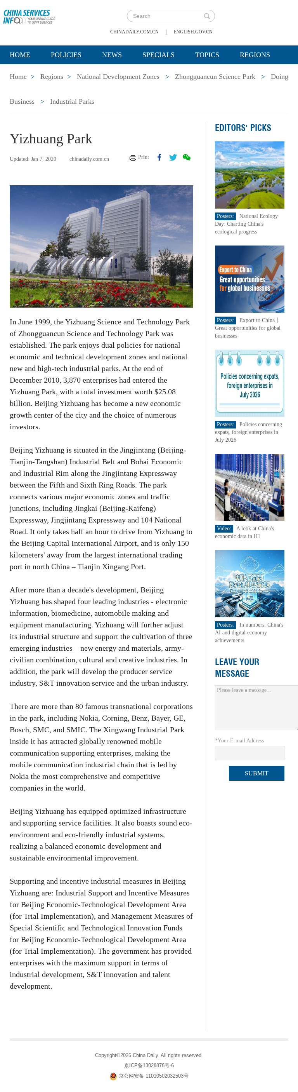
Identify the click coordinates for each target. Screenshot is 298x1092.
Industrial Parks (72, 101)
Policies (66, 55)
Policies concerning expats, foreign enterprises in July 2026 (248, 432)
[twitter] (173, 157)
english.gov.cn (193, 32)
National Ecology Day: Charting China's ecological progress (246, 224)
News (112, 55)
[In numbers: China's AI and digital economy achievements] (250, 583)
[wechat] (187, 157)
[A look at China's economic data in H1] (250, 487)
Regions (255, 55)
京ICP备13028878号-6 (149, 1065)
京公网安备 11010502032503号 (154, 1076)
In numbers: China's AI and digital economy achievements (249, 632)
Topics (207, 55)
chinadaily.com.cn (134, 32)
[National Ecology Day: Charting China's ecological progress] (250, 175)
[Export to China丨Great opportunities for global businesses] (250, 279)
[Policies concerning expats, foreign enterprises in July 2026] (250, 383)
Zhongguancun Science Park (215, 76)
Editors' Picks (243, 128)
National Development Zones (118, 76)
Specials (158, 55)
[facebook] (159, 157)
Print (143, 157)
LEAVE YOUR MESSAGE (237, 667)
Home (20, 55)
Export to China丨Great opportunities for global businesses (248, 328)
